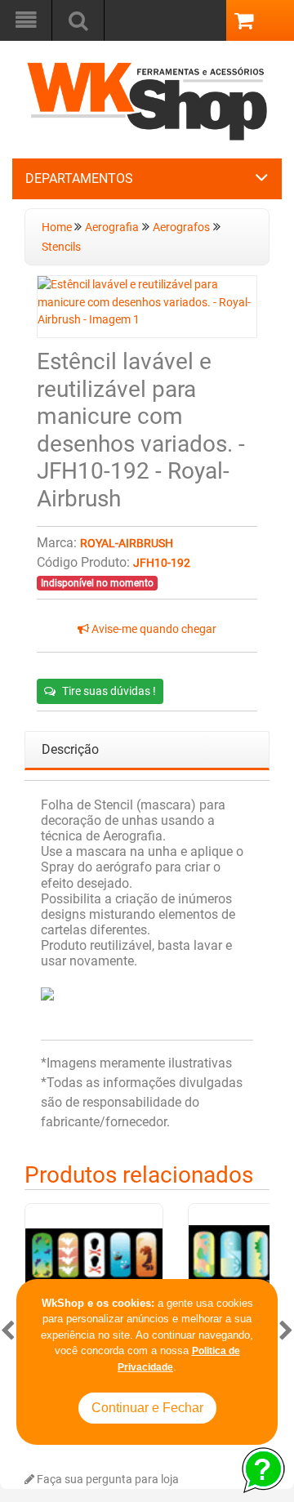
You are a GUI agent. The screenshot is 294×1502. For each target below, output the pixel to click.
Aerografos (181, 227)
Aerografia (112, 227)
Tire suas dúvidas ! (109, 691)
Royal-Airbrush (126, 543)
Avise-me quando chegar (152, 629)
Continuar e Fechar (147, 1408)
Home (58, 227)
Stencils (61, 247)
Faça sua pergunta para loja (106, 1479)
